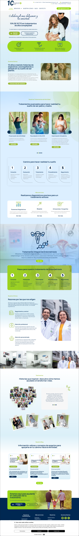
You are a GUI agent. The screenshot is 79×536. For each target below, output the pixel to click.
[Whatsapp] (68, 518)
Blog (36, 8)
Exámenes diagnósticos (37, 518)
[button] (8, 132)
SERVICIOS (17, 8)
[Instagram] (65, 518)
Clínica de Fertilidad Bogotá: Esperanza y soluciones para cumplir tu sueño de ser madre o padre (60, 473)
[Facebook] (62, 518)
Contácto (42, 8)
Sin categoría (13, 466)
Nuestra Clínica (28, 8)
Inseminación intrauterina (24, 519)
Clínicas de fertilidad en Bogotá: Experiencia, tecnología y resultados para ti (39, 473)
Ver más (18, 216)
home (11, 8)
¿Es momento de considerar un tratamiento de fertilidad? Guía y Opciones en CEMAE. (18, 473)
